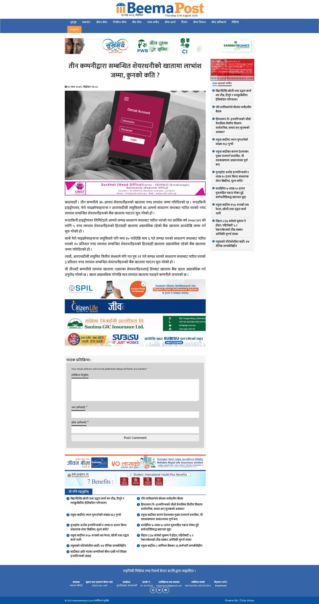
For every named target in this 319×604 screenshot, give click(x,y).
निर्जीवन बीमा (120, 22)
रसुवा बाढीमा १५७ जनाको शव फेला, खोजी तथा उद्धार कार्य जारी (99, 537)
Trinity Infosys (247, 600)
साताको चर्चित (225, 84)
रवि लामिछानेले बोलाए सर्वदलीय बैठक (162, 499)
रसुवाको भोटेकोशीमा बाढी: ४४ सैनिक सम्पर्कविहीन (98, 546)
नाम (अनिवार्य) (78, 407)
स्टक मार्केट (153, 22)
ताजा (214, 84)
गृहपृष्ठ (73, 22)
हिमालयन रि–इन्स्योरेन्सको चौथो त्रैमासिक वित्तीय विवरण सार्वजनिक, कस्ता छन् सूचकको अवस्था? (171, 507)
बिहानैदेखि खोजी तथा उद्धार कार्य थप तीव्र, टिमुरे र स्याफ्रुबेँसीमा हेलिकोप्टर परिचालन (97, 501)
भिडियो (235, 22)
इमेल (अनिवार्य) (78, 422)
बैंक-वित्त (137, 22)
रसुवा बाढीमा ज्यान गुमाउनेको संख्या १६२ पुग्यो (95, 515)
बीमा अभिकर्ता (219, 22)
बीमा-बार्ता (170, 22)
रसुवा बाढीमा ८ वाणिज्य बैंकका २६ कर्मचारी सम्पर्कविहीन (171, 546)
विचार (184, 22)
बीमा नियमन (199, 22)
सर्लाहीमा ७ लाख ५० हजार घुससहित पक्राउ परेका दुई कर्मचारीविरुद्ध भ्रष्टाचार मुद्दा (170, 527)
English (74, 29)
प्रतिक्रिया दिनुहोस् (79, 375)
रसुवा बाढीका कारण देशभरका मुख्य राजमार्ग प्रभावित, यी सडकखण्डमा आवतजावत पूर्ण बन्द (172, 517)
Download (220, 585)
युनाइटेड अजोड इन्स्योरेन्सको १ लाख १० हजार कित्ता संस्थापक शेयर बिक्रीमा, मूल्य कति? (98, 527)
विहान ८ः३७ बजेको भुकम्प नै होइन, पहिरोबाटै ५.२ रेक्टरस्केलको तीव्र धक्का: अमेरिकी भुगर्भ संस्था (167, 537)
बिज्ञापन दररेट (220, 582)
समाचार (86, 22)
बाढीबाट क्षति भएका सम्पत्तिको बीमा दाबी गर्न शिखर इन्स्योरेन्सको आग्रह (98, 554)
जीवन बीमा (101, 22)
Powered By (231, 600)
